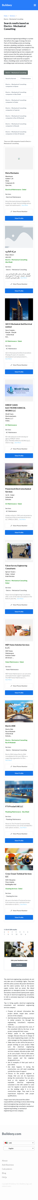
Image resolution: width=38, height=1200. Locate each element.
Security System (11, 78)
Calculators (7, 1169)
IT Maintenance (26, 78)
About (5, 1160)
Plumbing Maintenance (13, 812)
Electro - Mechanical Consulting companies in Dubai (16, 101)
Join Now (19, 965)
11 (21, 934)
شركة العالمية (10, 251)
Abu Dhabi (8, 262)
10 (16, 934)
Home (6, 16)
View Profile (19, 218)
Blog (4, 1173)
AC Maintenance (11, 341)
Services (12, 16)
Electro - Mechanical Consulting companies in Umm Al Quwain (16, 133)
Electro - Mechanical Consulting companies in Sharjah (16, 125)
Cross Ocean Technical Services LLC (18, 875)
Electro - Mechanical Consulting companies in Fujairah (16, 109)
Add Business (8, 1165)
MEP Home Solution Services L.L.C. (17, 646)
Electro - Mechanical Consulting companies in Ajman (16, 85)
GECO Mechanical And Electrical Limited (18, 325)
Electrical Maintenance (13, 189)
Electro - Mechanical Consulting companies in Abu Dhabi (16, 93)
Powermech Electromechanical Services (18, 490)
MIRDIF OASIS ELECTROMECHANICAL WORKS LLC (15, 408)
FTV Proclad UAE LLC (14, 806)
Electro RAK (10, 726)
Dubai (24, 189)
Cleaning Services (11, 888)
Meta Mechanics (12, 173)
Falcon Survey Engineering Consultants (16, 567)
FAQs (4, 1177)
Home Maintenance (12, 662)
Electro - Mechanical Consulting (16, 72)
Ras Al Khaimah (10, 742)
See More (25, 205)
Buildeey (7, 5)
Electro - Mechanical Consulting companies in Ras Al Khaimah (16, 117)
